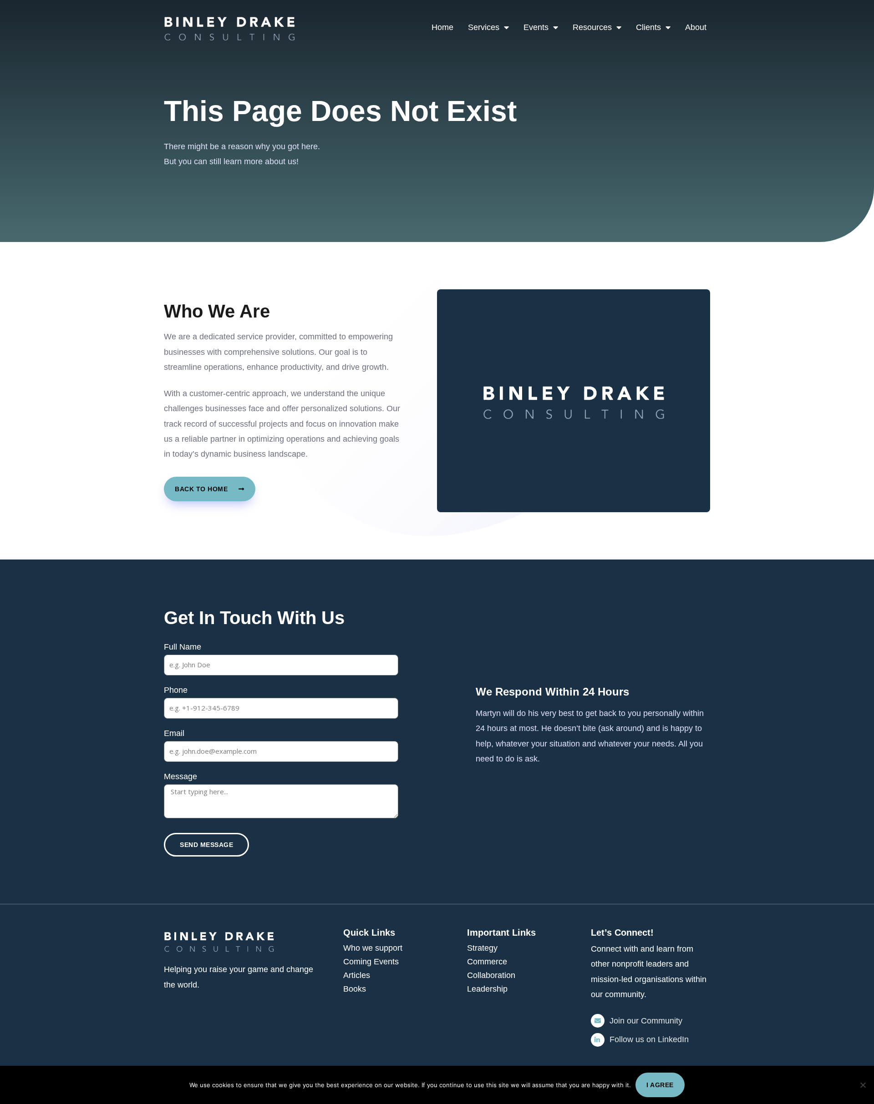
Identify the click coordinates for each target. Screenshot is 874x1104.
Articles (356, 975)
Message (180, 776)
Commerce (487, 961)
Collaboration (491, 975)
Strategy (482, 948)
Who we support (372, 948)
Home (442, 27)
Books (354, 988)
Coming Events (371, 961)
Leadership (487, 988)
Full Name (182, 646)
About (695, 27)
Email (174, 733)
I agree (660, 1085)
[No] (862, 1084)
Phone (176, 690)
